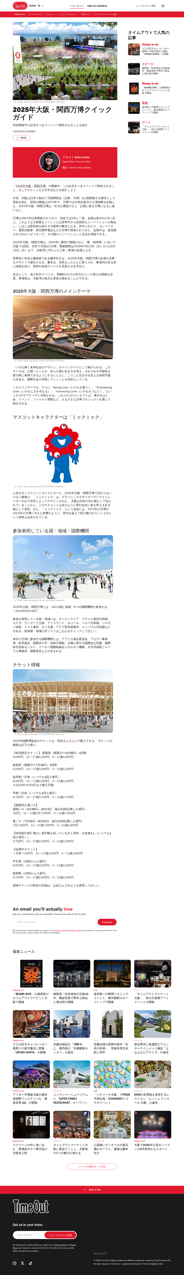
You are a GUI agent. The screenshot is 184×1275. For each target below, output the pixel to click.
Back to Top (95, 1190)
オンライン (70, 741)
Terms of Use (60, 931)
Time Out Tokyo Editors (79, 168)
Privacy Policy (76, 931)
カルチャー (50, 14)
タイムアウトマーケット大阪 (105, 14)
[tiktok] (30, 1263)
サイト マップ (100, 1254)
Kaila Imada (82, 157)
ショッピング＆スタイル (67, 14)
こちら (63, 631)
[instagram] (14, 1263)
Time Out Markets (97, 6)
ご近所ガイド (85, 14)
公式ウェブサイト (64, 886)
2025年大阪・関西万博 (31, 186)
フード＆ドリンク (35, 14)
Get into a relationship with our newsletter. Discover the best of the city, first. (49, 914)
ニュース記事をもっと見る (92, 1167)
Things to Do (19, 14)
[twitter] (22, 1263)
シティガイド (77, 6)
